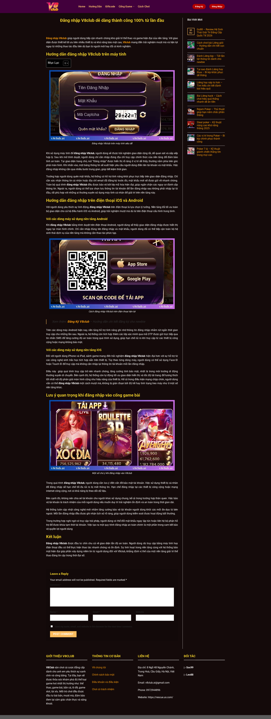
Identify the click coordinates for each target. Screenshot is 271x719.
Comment (55, 585)
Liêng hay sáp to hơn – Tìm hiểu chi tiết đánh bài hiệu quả (209, 85)
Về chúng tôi (99, 667)
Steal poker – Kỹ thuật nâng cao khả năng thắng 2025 (209, 125)
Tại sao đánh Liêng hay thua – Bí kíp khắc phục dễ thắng (210, 72)
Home (81, 6)
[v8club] (60, 6)
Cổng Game (125, 6)
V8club (126, 42)
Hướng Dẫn (95, 6)
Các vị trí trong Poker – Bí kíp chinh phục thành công (211, 138)
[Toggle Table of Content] (64, 63)
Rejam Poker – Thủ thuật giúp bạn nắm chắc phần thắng (211, 112)
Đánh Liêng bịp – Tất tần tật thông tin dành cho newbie (211, 58)
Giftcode (110, 6)
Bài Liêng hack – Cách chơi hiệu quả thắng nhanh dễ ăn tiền (209, 98)
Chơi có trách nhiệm (103, 689)
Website (140, 612)
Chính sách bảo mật (103, 674)
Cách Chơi (144, 6)
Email (96, 612)
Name (53, 612)
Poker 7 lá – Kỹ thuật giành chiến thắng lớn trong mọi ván (209, 151)
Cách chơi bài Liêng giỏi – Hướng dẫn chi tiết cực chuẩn (210, 45)
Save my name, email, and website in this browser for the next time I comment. (94, 626)
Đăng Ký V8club (78, 321)
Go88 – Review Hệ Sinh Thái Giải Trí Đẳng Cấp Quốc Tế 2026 (210, 32)
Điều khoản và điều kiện (105, 682)
